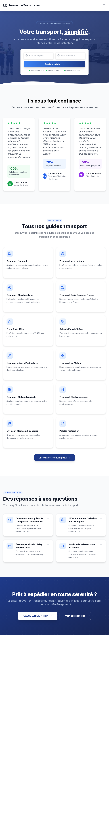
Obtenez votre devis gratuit (53, 457)
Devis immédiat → (54, 64)
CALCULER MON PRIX (35, 615)
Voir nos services (75, 615)
